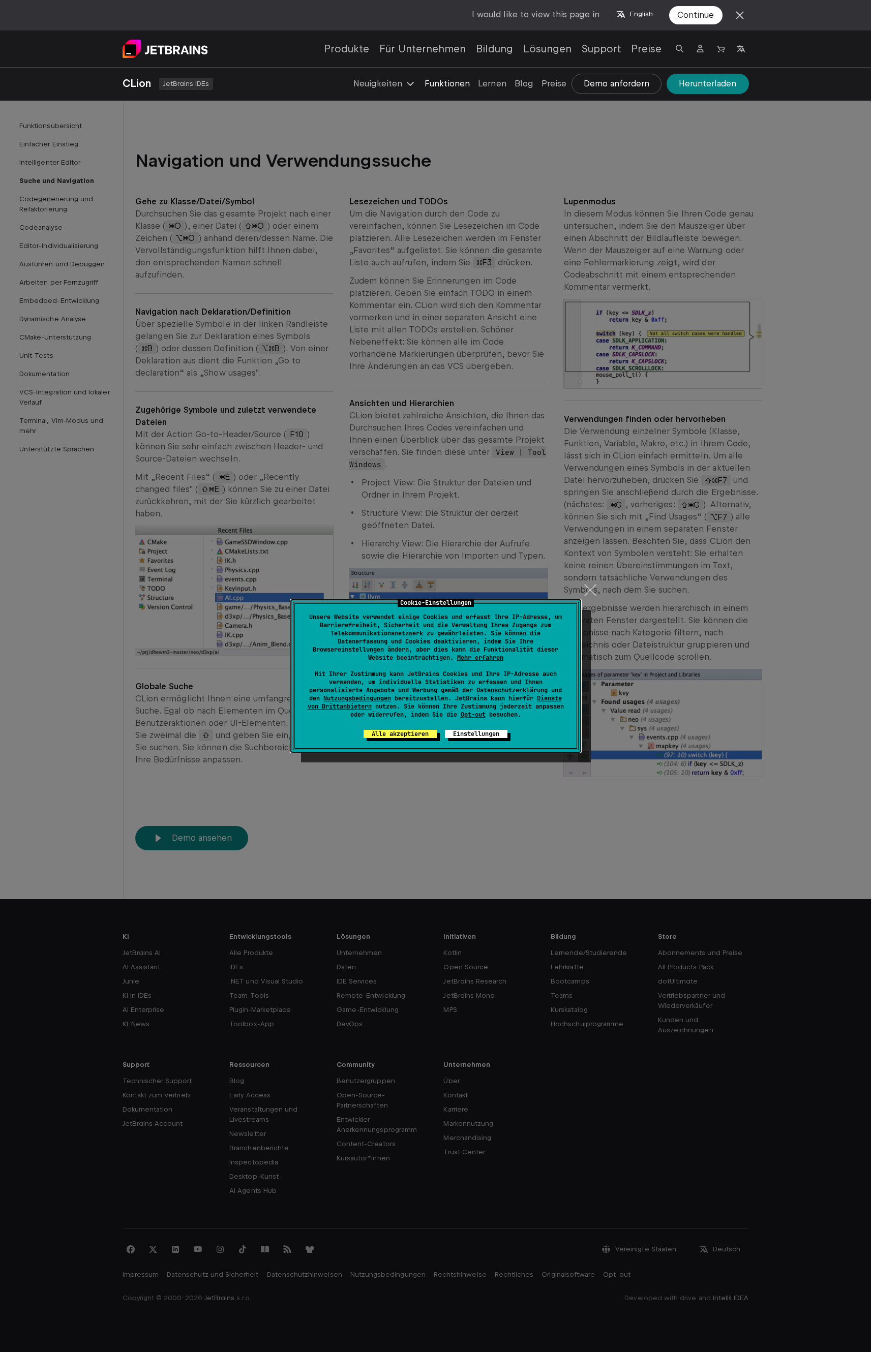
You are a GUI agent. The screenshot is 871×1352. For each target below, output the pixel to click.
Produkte (346, 49)
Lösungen (547, 49)
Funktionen (447, 83)
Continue (695, 15)
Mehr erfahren (480, 658)
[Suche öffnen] (680, 49)
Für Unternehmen (422, 49)
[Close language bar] (740, 15)
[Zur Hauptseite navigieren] (165, 49)
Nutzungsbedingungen (357, 698)
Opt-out (473, 715)
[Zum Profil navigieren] (700, 49)
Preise (646, 49)
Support (601, 49)
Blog (524, 83)
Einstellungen (476, 734)
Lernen (492, 83)
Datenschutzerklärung (512, 690)
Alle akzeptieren (400, 734)
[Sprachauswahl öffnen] (741, 49)
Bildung (494, 49)
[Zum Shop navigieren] (720, 49)
